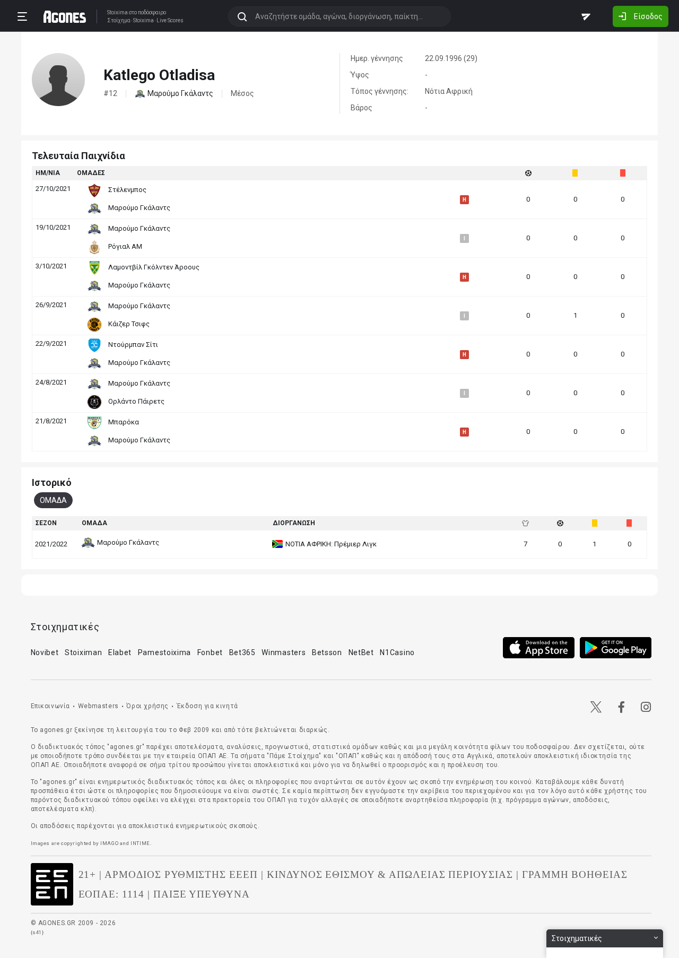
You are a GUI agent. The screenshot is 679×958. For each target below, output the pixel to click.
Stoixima (117, 12)
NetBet (361, 652)
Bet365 (242, 652)
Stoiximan (83, 652)
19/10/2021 (53, 227)
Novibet (45, 652)
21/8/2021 (51, 421)
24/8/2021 (51, 382)
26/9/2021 (51, 305)
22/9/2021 (51, 343)
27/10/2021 (53, 189)
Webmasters (98, 706)
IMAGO (109, 843)
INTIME (140, 843)
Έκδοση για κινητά (207, 706)
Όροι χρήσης (147, 706)
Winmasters (284, 652)
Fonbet (210, 652)
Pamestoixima (164, 652)
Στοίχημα (118, 20)
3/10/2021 (51, 266)
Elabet (120, 652)
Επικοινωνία (51, 706)
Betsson (327, 652)
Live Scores (170, 20)
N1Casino (397, 652)
